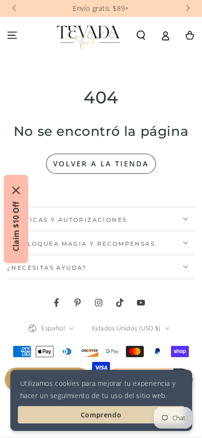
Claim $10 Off (16, 226)
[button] (141, 35)
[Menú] (12, 35)
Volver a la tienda (101, 163)
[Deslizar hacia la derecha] (187, 8)
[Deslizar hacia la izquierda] (15, 8)
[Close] (16, 190)
